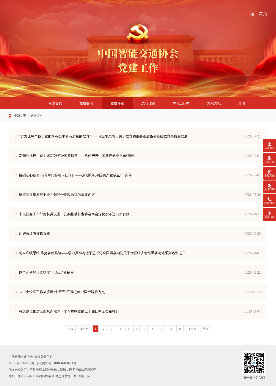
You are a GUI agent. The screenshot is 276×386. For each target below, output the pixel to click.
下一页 (192, 328)
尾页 (205, 328)
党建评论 (117, 103)
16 (180, 328)
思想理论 (148, 103)
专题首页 (55, 103)
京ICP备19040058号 (21, 363)
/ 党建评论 (34, 115)
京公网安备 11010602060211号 (56, 363)
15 (170, 328)
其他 (241, 103)
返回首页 (258, 13)
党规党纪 (214, 103)
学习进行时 (181, 103)
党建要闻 (86, 103)
